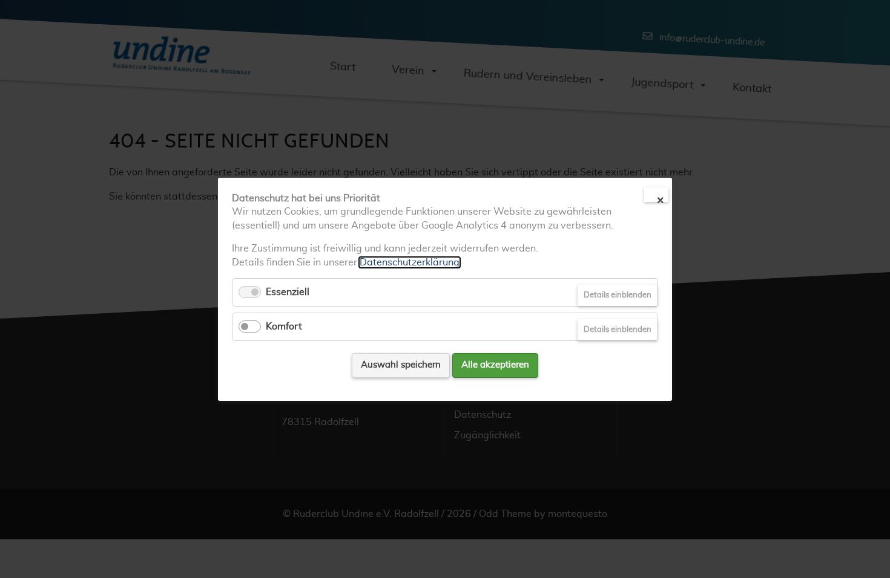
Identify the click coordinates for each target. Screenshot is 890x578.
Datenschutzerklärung (410, 262)
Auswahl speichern (401, 364)
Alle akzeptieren (495, 364)
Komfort (284, 326)
